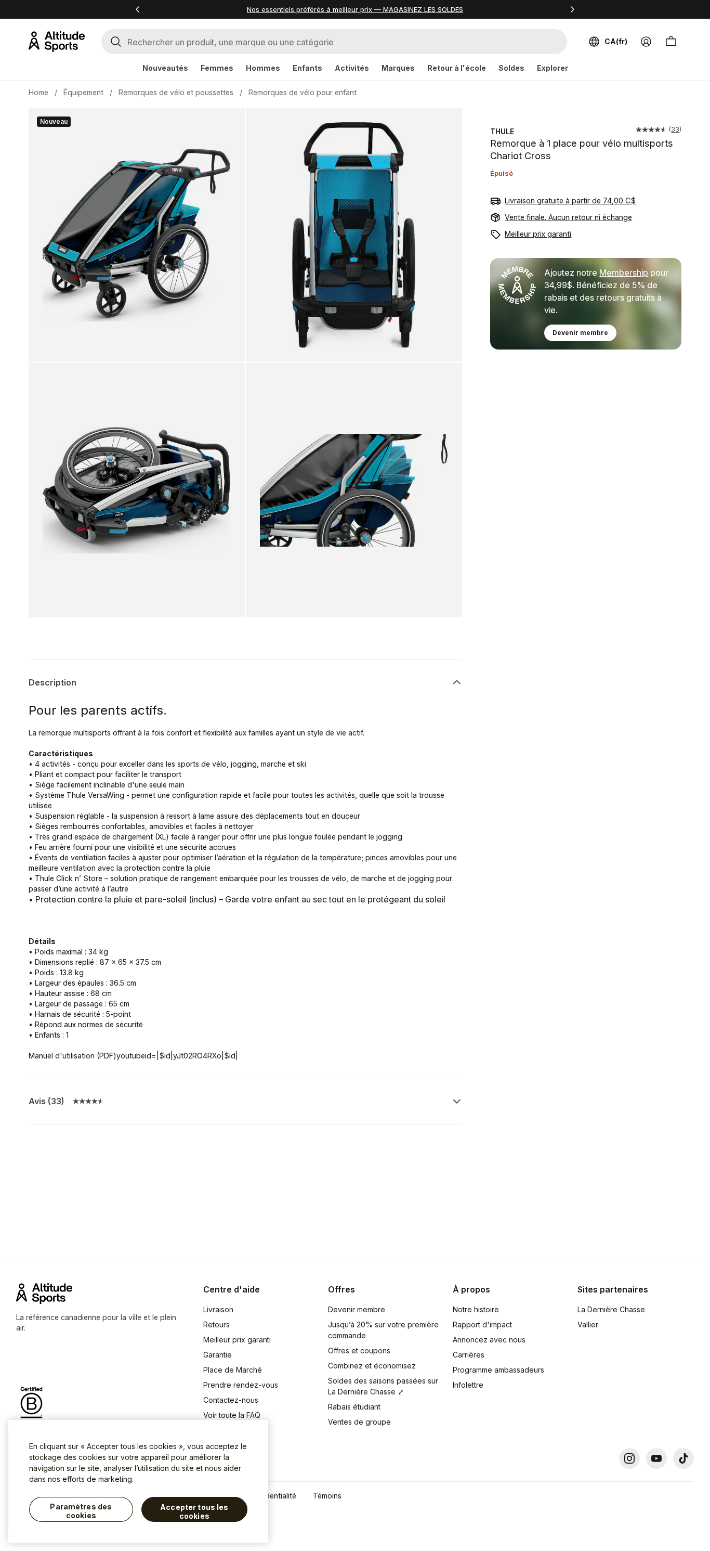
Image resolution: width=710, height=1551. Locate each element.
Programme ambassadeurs (498, 1369)
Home (38, 92)
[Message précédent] (137, 9)
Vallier (587, 1324)
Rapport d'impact (482, 1324)
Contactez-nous (230, 1399)
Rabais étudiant (354, 1406)
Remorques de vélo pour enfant (302, 92)
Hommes (263, 67)
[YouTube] (656, 1458)
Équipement (83, 92)
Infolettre (468, 1384)
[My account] (646, 41)
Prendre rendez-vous (240, 1384)
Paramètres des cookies (81, 1511)
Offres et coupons (359, 1350)
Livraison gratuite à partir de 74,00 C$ (570, 200)
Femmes (217, 67)
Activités (352, 67)
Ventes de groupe (359, 1421)
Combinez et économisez (372, 1365)
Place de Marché (232, 1369)
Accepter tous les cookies (194, 1512)
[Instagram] (629, 1458)
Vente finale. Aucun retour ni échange (568, 217)
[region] (138, 1481)
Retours (216, 1324)
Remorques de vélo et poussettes (176, 92)
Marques (398, 67)
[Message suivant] (572, 9)
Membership (623, 272)
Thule (502, 131)
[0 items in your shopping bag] (671, 41)
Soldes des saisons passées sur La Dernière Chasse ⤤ (383, 1386)
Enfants (307, 67)
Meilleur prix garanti (538, 233)
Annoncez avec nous (489, 1339)
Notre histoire (476, 1309)
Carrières (468, 1354)
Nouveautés (165, 67)
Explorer (552, 67)
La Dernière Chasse (611, 1309)
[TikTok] (683, 1458)
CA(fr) (615, 41)
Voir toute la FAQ (231, 1415)
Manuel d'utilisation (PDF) (72, 1055)
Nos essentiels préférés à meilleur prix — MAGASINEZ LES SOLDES (355, 9)
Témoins (327, 1495)
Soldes (511, 67)
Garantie (217, 1354)
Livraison (218, 1309)
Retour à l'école (456, 67)
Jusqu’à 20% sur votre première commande (383, 1330)
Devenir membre (580, 333)
